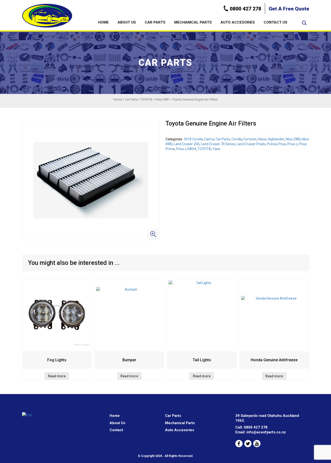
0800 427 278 (245, 9)
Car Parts (155, 22)
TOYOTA (146, 99)
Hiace (262, 139)
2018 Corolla (193, 139)
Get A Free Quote (289, 9)
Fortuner (250, 139)
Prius (282, 144)
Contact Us (275, 22)
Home (103, 22)
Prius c (292, 144)
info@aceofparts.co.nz (266, 432)
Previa (272, 144)
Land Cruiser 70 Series (218, 144)
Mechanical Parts (193, 22)
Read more (57, 376)
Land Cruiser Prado (251, 144)
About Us (127, 22)
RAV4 (192, 149)
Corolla (236, 139)
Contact (116, 430)
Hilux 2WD (162, 99)
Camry (209, 139)
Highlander (276, 139)
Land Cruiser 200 (186, 144)
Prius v (181, 149)
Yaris (216, 149)
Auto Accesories (238, 22)
